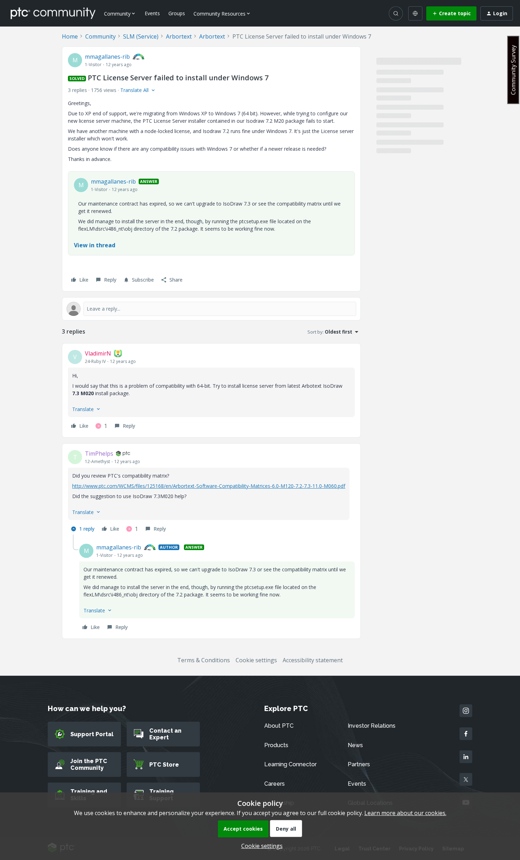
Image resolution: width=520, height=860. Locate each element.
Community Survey (513, 70)
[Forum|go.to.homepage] (53, 13)
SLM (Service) (140, 36)
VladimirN (98, 353)
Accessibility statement (313, 660)
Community (100, 36)
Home (70, 36)
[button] (451, 13)
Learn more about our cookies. (405, 813)
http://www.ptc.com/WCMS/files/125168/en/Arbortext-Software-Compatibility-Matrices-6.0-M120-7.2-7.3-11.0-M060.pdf (208, 486)
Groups (176, 13)
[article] (211, 390)
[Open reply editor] (211, 309)
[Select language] (415, 13)
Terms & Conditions (203, 660)
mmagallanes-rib (107, 56)
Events (152, 13)
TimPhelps (99, 453)
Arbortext (179, 36)
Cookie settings (256, 660)
